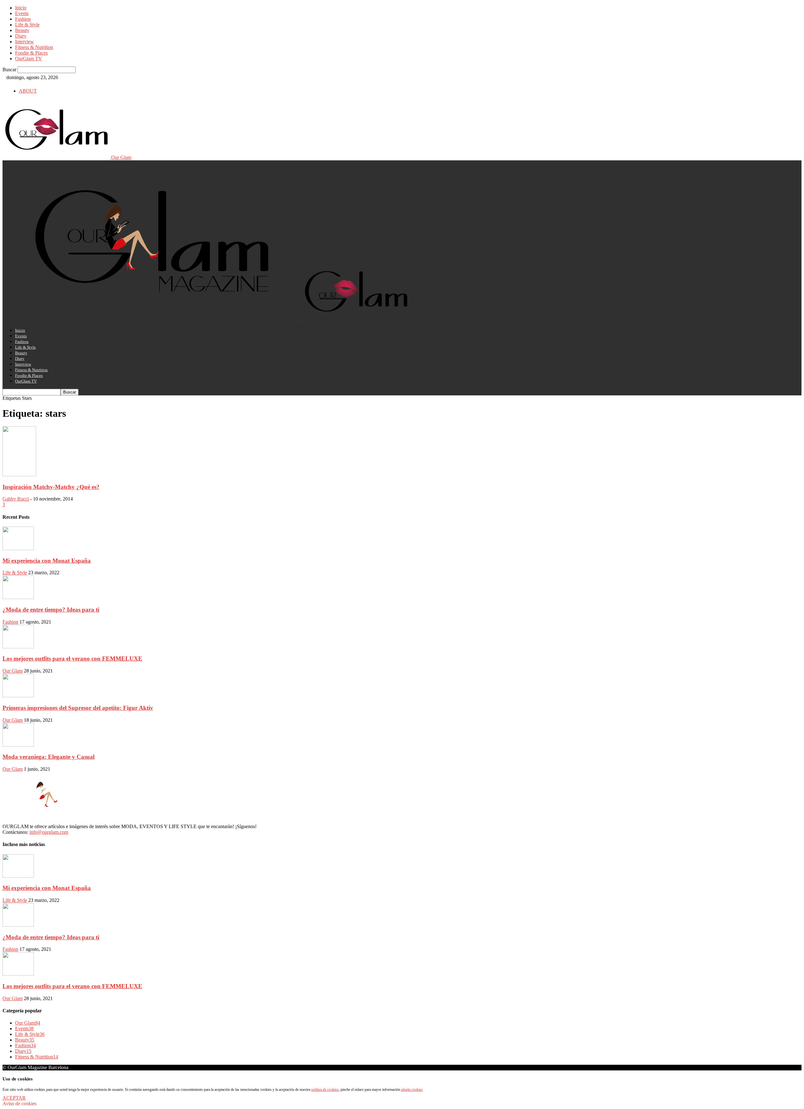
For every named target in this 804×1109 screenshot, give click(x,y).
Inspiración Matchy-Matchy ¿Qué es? (51, 487)
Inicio (20, 7)
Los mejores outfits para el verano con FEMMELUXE (72, 658)
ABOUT (28, 91)
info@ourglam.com (49, 832)
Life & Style (27, 24)
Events (22, 13)
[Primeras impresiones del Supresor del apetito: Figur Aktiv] (18, 695)
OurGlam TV (28, 58)
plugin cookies (412, 1089)
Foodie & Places (31, 53)
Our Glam (13, 670)
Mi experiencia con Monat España (47, 560)
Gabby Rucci (16, 498)
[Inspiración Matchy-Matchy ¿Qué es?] (19, 474)
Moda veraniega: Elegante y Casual (49, 756)
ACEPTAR (14, 1098)
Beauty (22, 30)
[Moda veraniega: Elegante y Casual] (18, 744)
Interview (24, 41)
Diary (20, 36)
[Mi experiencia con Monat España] (18, 548)
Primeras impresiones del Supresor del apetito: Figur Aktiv (78, 708)
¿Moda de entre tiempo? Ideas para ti (51, 609)
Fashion (23, 19)
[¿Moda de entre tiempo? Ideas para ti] (18, 597)
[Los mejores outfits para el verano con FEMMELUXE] (18, 646)
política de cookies (325, 1089)
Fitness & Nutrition (34, 47)
